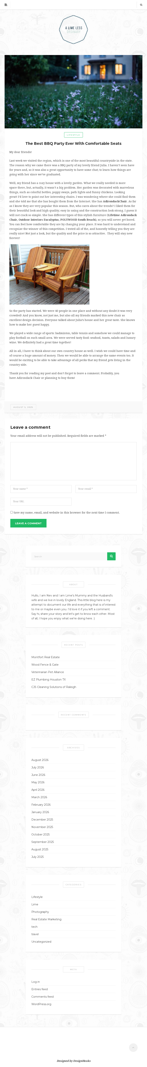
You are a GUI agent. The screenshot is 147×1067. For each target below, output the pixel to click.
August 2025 (39, 849)
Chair (123, 201)
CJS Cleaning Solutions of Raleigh (53, 687)
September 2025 (42, 842)
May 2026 (37, 782)
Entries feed (39, 989)
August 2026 (39, 760)
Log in (35, 982)
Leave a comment (28, 523)
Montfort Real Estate (45, 657)
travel (35, 934)
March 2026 (39, 797)
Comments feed (42, 996)
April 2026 (37, 790)
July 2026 (37, 767)
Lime (34, 904)
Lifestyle (73, 135)
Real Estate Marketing (46, 919)
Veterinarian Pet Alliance (47, 672)
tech (34, 926)
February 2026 (41, 804)
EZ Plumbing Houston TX (48, 679)
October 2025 (40, 834)
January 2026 (40, 812)
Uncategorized (41, 941)
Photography (40, 912)
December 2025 (42, 819)
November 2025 (42, 827)
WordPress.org (41, 1004)
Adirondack (111, 201)
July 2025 (37, 857)
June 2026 (38, 775)
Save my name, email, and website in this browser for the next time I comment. (67, 512)
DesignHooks (81, 1060)
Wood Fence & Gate (45, 664)
